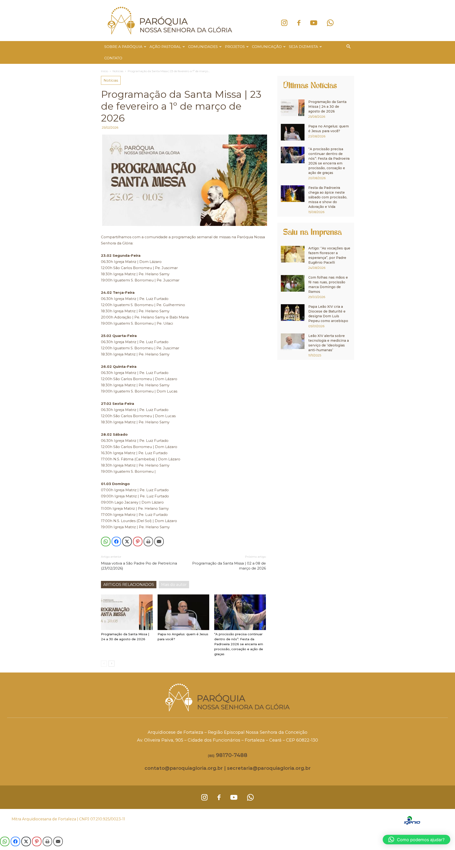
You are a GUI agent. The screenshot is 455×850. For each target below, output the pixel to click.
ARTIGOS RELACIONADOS (128, 584)
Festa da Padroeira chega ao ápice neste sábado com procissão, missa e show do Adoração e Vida (327, 197)
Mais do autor (174, 584)
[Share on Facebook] (116, 541)
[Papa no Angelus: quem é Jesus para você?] (183, 612)
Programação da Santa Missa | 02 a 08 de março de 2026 (229, 565)
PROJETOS (235, 46)
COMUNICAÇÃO (267, 46)
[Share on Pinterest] (137, 541)
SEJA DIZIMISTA (303, 46)
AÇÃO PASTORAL (165, 46)
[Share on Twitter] (127, 541)
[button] (348, 47)
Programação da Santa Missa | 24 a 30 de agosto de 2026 (327, 106)
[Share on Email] (159, 541)
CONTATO (113, 58)
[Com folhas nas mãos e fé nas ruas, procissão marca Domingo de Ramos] (293, 283)
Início (104, 71)
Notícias (118, 71)
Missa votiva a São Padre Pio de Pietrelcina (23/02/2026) (139, 565)
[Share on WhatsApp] (105, 541)
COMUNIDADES (203, 46)
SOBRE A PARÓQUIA (123, 46)
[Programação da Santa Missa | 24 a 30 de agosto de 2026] (127, 612)
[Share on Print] (148, 541)
